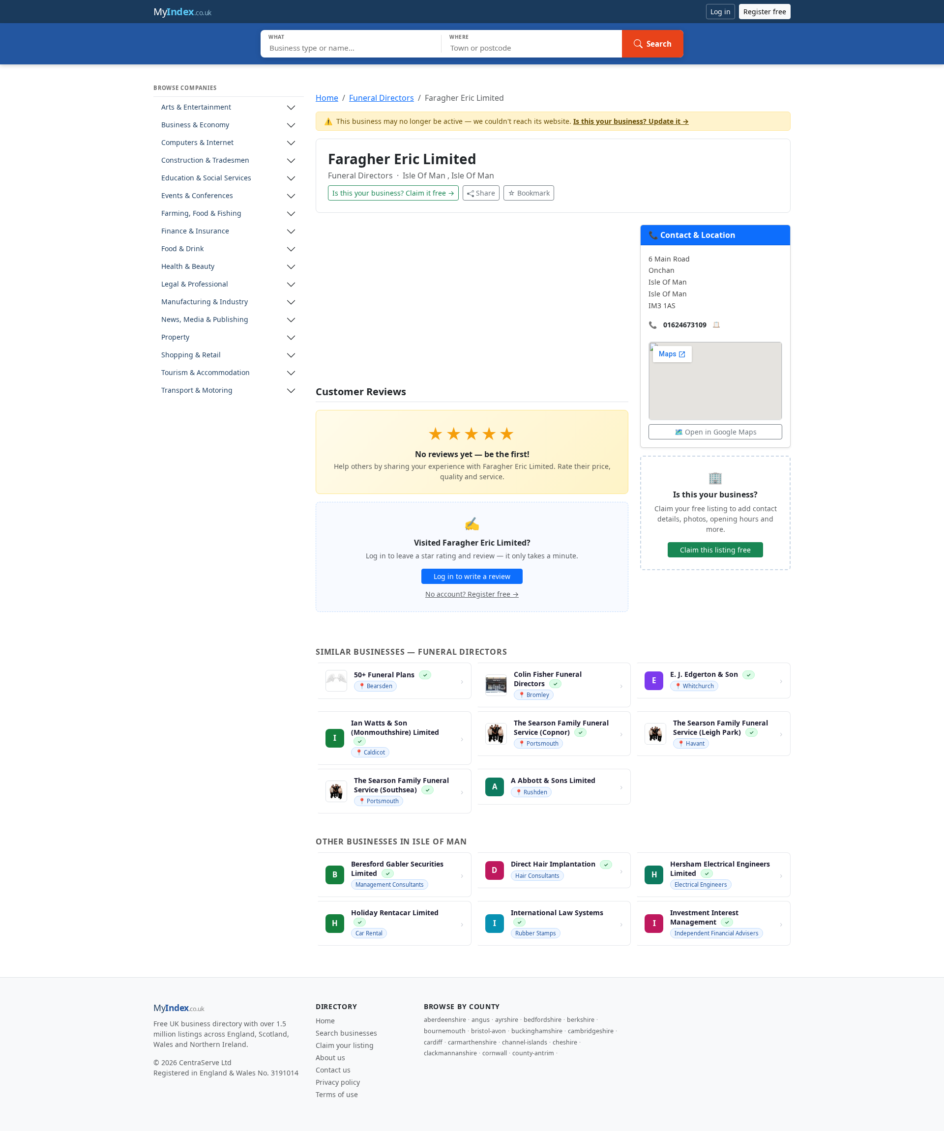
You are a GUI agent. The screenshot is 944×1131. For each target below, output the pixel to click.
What (276, 36)
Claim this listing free (715, 549)
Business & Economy (195, 125)
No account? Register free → (472, 594)
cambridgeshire (591, 1031)
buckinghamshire (536, 1031)
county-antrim (533, 1053)
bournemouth (445, 1031)
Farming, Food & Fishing (201, 213)
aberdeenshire (445, 1019)
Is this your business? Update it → (631, 121)
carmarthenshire (472, 1042)
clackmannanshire (450, 1053)
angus (481, 1019)
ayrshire (506, 1019)
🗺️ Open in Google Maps (716, 431)
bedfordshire (542, 1019)
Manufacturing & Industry (204, 302)
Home (327, 97)
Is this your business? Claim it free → (393, 193)
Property (175, 337)
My (182, 11)
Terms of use (337, 1094)
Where (459, 36)
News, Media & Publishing (204, 320)
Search (659, 44)
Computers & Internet (197, 143)
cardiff (433, 1042)
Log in (720, 11)
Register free (764, 11)
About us (330, 1057)
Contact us (333, 1069)
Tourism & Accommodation (205, 373)
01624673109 (685, 324)
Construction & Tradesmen (205, 160)
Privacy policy (338, 1082)
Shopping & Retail (191, 355)
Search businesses (346, 1033)
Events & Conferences (197, 196)
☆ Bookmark (529, 193)
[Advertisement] (472, 305)
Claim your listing (345, 1045)
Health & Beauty (187, 266)
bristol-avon (488, 1031)
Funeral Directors (381, 97)
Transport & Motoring (197, 390)
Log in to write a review (472, 576)
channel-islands (524, 1042)
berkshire (580, 1019)
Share (485, 193)
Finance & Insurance (195, 231)
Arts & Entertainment (196, 107)
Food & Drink (182, 249)
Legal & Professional (194, 284)
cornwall (494, 1053)
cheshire (565, 1042)
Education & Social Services (206, 178)
